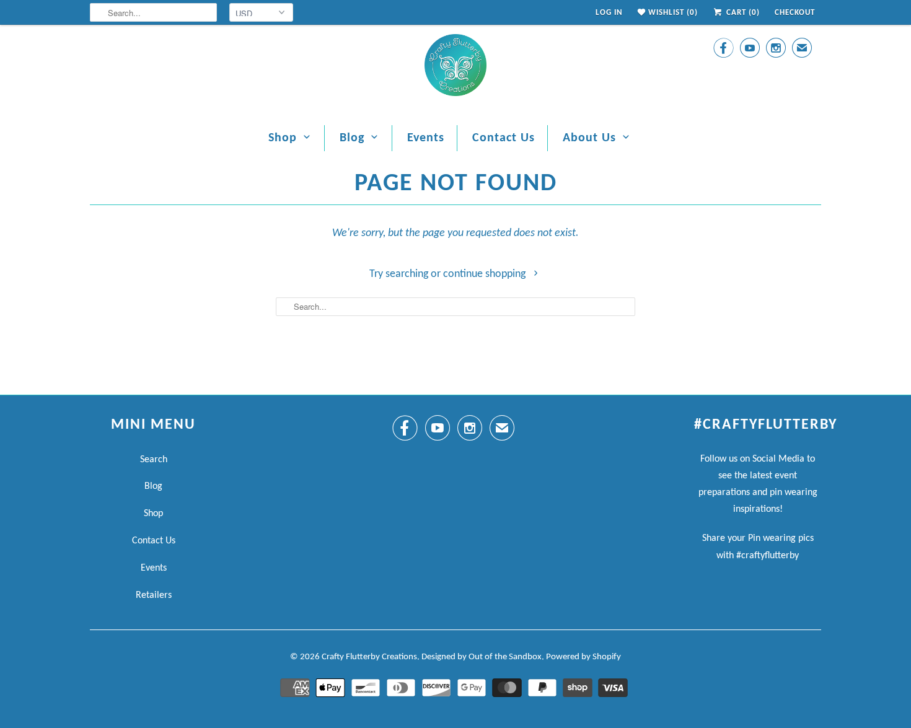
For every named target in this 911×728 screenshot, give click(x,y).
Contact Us (503, 138)
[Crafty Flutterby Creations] (455, 68)
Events (425, 138)
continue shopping (485, 274)
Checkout (795, 13)
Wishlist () (672, 13)
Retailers (154, 595)
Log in (609, 13)
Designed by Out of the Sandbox (481, 657)
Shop (282, 138)
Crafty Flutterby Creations (369, 657)
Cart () (742, 13)
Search (153, 460)
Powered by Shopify (583, 657)
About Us (589, 138)
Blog (352, 138)
